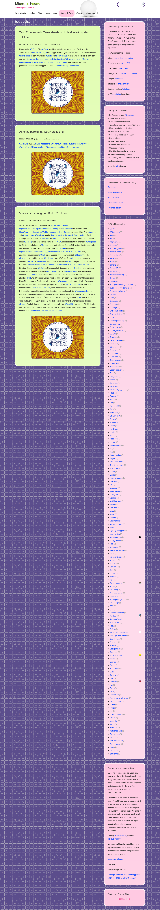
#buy (126, 68)
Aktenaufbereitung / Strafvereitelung (41, 131)
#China (69, 262)
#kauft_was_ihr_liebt (41, 288)
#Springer (92, 232)
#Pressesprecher (82, 291)
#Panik (44, 245)
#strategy (126, 89)
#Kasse (22, 304)
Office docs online (115, 203)
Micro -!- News (27, 4)
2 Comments (51, 220)
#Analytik (43, 53)
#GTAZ (35, 53)
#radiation (116, 94)
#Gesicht (52, 62)
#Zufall (41, 268)
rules (118, 166)
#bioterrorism (127, 58)
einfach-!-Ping (36, 13)
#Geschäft (69, 304)
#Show (74, 271)
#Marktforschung (73, 284)
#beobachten (74, 66)
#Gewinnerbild (64, 281)
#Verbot (76, 147)
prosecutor (41, 139)
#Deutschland (37, 62)
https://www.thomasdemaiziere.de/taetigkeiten (45, 59)
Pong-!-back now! (53, 44)
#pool (46, 62)
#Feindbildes (58, 239)
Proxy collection (114, 208)
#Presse (87, 144)
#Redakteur (67, 229)
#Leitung (27, 62)
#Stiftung (33, 49)
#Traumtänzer (25, 147)
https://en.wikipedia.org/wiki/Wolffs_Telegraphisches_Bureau (44, 232)
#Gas (21, 62)
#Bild (60, 311)
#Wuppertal (51, 271)
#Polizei (22, 258)
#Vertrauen (35, 275)
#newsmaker (123, 84)
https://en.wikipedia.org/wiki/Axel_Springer (69, 235)
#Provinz (30, 262)
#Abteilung (23, 144)
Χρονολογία (20, 13)
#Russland (41, 262)
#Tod (79, 298)
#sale (120, 68)
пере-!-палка (51, 13)
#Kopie (45, 49)
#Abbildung (48, 258)
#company (132, 74)
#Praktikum (39, 235)
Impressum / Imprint (116, 859)
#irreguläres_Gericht (63, 147)
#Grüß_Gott (62, 62)
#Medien (67, 271)
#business (53, 311)
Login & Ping (67, 13)
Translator (112, 187)
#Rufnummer (80, 255)
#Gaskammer (87, 59)
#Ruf (59, 242)
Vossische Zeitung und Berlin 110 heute (43, 213)
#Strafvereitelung (76, 144)
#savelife (44, 311)
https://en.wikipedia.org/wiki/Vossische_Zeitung (38, 229)
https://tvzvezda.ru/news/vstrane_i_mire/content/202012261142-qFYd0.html (59, 265)
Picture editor (113, 198)
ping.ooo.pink (92, 13)
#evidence (118, 79)
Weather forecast (115, 192)
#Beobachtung (62, 66)
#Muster (49, 56)
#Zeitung (28, 242)
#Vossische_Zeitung (59, 225)
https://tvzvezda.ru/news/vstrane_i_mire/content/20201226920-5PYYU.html (50, 252)
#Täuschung (50, 147)
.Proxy (79, 13)
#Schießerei (61, 248)
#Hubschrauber (37, 147)
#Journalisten (28, 235)
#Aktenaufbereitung (60, 144)
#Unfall (42, 255)
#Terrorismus (61, 56)
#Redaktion (77, 268)
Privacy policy (121, 836)
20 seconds (129, 115)
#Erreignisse (91, 242)
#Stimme (45, 239)
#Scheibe (75, 258)
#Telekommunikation (73, 59)
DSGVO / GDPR (114, 839)
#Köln (37, 144)
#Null (29, 278)
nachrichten (42, 44)
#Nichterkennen (25, 56)
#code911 (126, 63)
